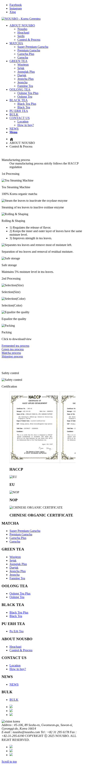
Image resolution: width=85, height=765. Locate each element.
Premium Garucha (20, 534)
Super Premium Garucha (24, 530)
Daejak (13, 567)
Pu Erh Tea (16, 631)
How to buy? (17, 669)
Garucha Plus (17, 538)
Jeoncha (14, 574)
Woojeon (15, 557)
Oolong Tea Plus (19, 593)
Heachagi (15, 646)
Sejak (12, 560)
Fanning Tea (17, 578)
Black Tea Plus (18, 612)
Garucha (14, 541)
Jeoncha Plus (17, 571)
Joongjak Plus (18, 564)
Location (15, 665)
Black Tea (15, 616)
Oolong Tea (16, 597)
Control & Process (20, 650)
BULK (13, 699)
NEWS (14, 684)
